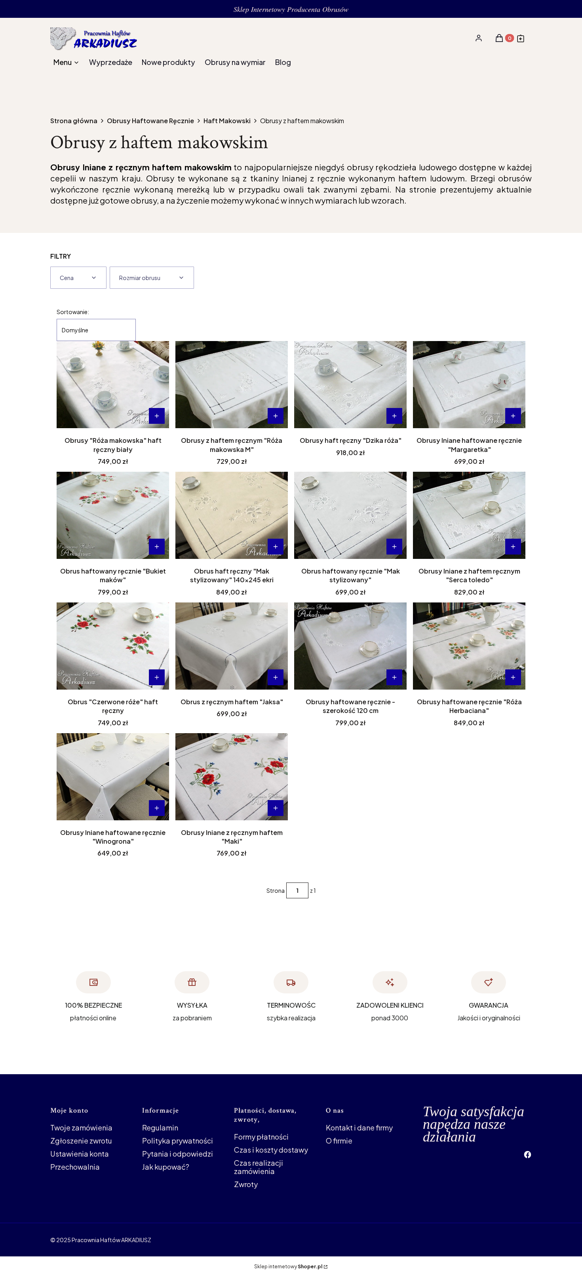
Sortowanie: (73, 311)
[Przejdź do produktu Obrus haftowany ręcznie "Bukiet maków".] (113, 515)
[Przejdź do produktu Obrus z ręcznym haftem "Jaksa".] (231, 646)
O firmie (339, 1140)
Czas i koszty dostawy (271, 1149)
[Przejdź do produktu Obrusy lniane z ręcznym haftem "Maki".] (231, 776)
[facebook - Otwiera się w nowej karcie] (527, 1154)
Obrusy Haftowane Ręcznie (150, 121)
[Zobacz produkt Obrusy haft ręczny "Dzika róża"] (394, 416)
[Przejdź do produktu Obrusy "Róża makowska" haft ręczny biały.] (113, 384)
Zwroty (246, 1184)
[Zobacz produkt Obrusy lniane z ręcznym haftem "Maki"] (275, 808)
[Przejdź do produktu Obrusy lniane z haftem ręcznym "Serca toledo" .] (469, 515)
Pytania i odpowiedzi (177, 1153)
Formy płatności (261, 1136)
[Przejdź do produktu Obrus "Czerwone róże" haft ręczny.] (113, 646)
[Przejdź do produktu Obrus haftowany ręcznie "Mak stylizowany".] (350, 515)
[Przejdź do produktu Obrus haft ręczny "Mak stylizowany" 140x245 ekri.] (231, 515)
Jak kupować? (165, 1166)
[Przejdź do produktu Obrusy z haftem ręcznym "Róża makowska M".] (231, 384)
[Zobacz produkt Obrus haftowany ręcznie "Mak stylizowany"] (394, 547)
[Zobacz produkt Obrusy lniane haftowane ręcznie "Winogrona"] (157, 808)
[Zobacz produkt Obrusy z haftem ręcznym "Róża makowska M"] (275, 416)
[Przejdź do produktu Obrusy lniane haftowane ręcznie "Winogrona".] (113, 776)
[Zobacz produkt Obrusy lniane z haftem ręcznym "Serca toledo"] (513, 547)
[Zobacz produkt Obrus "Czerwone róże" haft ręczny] (157, 677)
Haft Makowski (227, 121)
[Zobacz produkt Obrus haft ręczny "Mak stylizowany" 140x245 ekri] (275, 547)
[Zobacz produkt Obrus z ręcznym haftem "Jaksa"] (275, 677)
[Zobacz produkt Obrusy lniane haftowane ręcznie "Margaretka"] (513, 416)
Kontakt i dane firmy (359, 1127)
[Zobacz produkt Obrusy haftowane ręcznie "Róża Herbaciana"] (513, 677)
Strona (275, 890)
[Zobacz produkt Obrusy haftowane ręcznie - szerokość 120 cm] (394, 677)
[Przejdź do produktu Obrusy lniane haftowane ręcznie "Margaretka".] (469, 384)
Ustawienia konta (79, 1153)
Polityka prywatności (177, 1140)
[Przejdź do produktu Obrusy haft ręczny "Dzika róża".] (350, 384)
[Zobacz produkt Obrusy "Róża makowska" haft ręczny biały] (157, 416)
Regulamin (160, 1127)
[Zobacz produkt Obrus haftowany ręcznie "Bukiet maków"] (157, 547)
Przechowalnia (75, 1166)
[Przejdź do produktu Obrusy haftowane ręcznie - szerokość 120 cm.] (350, 646)
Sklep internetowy (288, 1266)
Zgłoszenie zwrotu (81, 1140)
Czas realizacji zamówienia (258, 1167)
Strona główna (73, 121)
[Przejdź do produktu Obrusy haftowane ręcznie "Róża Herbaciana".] (469, 646)
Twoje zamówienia (81, 1127)
